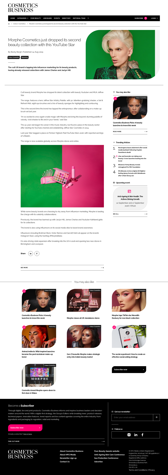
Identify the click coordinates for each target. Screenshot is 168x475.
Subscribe (139, 18)
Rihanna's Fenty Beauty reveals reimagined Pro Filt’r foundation (129, 166)
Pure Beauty (36, 18)
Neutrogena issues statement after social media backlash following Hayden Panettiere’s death (132, 150)
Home (12, 18)
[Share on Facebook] (37, 253)
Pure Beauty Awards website (106, 451)
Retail (143, 326)
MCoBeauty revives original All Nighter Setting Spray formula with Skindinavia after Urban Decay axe (131, 173)
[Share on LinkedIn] (30, 253)
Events (57, 18)
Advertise (98, 462)
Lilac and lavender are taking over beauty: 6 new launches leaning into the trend (132, 158)
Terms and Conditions (138, 470)
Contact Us (65, 462)
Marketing (25, 57)
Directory (66, 18)
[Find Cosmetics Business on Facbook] (142, 435)
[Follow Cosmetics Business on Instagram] (129, 435)
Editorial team (79, 18)
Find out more (13, 441)
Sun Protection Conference (106, 458)
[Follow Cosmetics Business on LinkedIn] (136, 435)
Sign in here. (27, 434)
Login (153, 18)
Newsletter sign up (68, 458)
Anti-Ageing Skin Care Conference (109, 455)
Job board (47, 18)
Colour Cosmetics (13, 57)
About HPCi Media (68, 455)
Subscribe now (120, 369)
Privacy (151, 470)
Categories (21, 18)
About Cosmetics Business (71, 451)
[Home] (9, 24)
